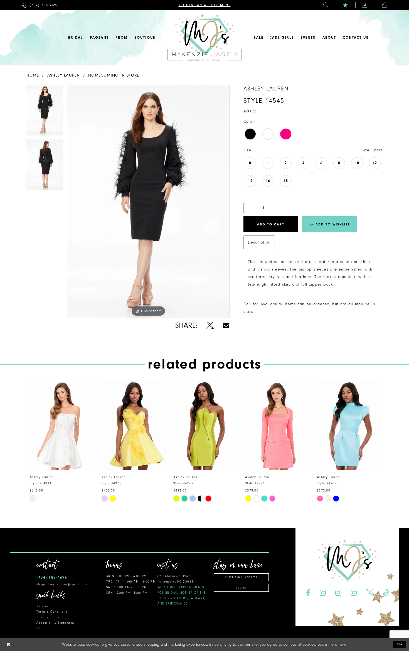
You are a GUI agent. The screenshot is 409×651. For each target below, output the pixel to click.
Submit (241, 587)
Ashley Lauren (63, 75)
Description (259, 242)
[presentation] (60, 424)
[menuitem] (40, 5)
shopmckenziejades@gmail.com (61, 584)
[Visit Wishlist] (345, 5)
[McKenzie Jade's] (204, 37)
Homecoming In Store (113, 75)
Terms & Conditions (51, 611)
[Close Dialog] (8, 644)
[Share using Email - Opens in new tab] (226, 325)
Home (32, 75)
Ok (399, 644)
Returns (42, 606)
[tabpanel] (44, 112)
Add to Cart (270, 224)
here (342, 644)
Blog (40, 628)
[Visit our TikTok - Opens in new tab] (386, 593)
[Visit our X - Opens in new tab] (370, 593)
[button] (326, 5)
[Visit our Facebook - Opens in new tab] (308, 593)
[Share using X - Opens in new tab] (210, 325)
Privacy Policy (47, 617)
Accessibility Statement (55, 623)
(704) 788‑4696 (51, 577)
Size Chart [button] (372, 150)
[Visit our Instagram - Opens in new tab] (322, 593)
